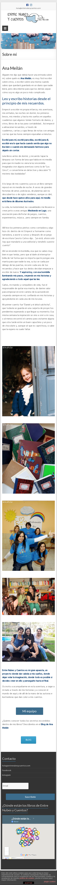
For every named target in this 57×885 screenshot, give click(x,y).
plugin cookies (50, 882)
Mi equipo (29, 711)
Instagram (6, 775)
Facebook (6, 770)
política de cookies (27, 878)
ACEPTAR (28, 883)
